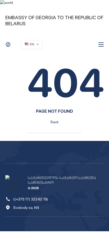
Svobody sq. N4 (26, 207)
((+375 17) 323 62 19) (30, 199)
